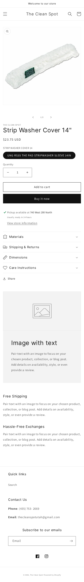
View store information (22, 223)
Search (12, 485)
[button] (5, 14)
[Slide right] (50, 117)
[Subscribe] (71, 541)
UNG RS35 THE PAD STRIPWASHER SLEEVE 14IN (39, 155)
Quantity (8, 164)
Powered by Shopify (52, 575)
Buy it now (42, 199)
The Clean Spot (36, 575)
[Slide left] (33, 117)
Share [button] (11, 278)
